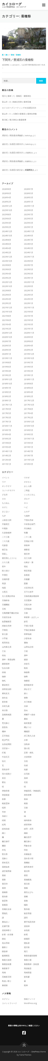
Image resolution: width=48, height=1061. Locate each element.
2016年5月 (28, 430)
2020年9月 (28, 337)
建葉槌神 (5, 663)
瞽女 (4, 782)
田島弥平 (5, 769)
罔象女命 (27, 845)
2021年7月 (28, 316)
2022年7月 (28, 290)
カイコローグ (12, 4)
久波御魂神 (6, 532)
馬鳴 (4, 972)
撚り (26, 693)
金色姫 (27, 930)
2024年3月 (28, 248)
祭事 (4, 799)
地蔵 (4, 587)
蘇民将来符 (28, 867)
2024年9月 (28, 235)
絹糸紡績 (5, 828)
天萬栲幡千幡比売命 (10, 613)
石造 (26, 782)
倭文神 (27, 554)
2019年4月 (6, 371)
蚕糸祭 (5, 896)
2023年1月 (28, 278)
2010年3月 (28, 464)
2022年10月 (7, 286)
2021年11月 (29, 307)
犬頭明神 (27, 757)
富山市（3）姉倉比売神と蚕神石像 (16, 102)
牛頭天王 (5, 757)
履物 (26, 642)
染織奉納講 (6, 714)
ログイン (5, 999)
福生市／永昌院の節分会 (12, 170)
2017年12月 (29, 400)
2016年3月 (28, 434)
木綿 (26, 706)
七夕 (4, 515)
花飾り (5, 858)
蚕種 (12, 55)
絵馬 (4, 824)
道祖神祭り (6, 930)
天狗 (4, 609)
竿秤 (4, 812)
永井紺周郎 (6, 744)
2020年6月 (28, 341)
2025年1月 (28, 227)
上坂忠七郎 (6, 520)
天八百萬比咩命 (8, 596)
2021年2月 (6, 328)
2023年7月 (28, 265)
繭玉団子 (27, 837)
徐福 (4, 672)
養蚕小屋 (27, 960)
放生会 (5, 697)
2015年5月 (28, 443)
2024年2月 (6, 252)
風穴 (26, 951)
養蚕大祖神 (6, 960)
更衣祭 (5, 702)
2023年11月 (29, 256)
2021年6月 (6, 320)
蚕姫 (4, 875)
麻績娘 (5, 985)
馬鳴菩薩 (27, 972)
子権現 (5, 630)
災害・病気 (28, 752)
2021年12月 (7, 307)
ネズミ (5, 507)
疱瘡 (26, 769)
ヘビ (26, 507)
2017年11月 (7, 404)
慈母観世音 (28, 685)
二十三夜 (5, 537)
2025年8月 (6, 214)
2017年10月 (29, 404)
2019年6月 (6, 366)
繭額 (4, 845)
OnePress (35, 1051)
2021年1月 (28, 328)
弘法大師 (5, 668)
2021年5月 (28, 320)
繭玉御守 (5, 841)
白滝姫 (27, 773)
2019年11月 (7, 358)
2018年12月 (7, 379)
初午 (4, 566)
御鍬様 (27, 680)
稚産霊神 (5, 803)
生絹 (26, 765)
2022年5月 (28, 294)
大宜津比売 (28, 587)
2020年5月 (6, 345)
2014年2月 (6, 455)
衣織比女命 (6, 909)
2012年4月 (6, 459)
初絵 (26, 566)
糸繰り (5, 816)
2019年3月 (28, 371)
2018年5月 (6, 392)
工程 (26, 651)
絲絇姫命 (27, 820)
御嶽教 (27, 672)
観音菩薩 (27, 913)
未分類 (5, 710)
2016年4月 (6, 434)
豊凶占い (5, 922)
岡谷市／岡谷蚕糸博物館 (12, 135)
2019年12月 (29, 354)
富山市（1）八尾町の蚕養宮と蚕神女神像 (19, 113)
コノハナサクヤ (8, 490)
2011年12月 (29, 459)
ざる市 (5, 494)
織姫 (26, 833)
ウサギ (27, 477)
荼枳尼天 (5, 862)
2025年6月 (6, 218)
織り (7, 55)
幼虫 (4, 655)
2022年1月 (28, 303)
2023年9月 (28, 261)
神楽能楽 (5, 795)
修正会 (5, 549)
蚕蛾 (26, 896)
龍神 (26, 985)
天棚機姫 (5, 604)
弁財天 (27, 663)
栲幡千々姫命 (29, 714)
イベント (5, 477)
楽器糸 (5, 727)
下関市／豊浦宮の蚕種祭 (17, 60)
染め (26, 710)
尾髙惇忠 (5, 642)
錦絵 (4, 938)
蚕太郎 (27, 871)
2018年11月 (29, 379)
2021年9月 (28, 311)
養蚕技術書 (6, 964)
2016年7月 (6, 430)
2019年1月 (28, 375)
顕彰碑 (5, 951)
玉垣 (26, 761)
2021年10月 (7, 311)
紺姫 (4, 820)
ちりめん (5, 503)
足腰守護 (5, 926)
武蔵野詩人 (29, 170)
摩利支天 (5, 693)
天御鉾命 (5, 600)
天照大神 (27, 604)
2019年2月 (6, 375)
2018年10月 (7, 383)
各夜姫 (27, 575)
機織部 (27, 731)
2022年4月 (6, 299)
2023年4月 (6, 273)
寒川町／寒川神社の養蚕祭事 (14, 119)
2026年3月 (28, 197)
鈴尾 (26, 934)
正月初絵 (5, 735)
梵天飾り (5, 723)
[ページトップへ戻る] (24, 1045)
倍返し (5, 554)
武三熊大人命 (29, 735)
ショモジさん (29, 494)
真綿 (26, 778)
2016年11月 (7, 426)
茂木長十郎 (28, 858)
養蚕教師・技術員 (31, 964)
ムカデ (27, 511)
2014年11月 (7, 451)
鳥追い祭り (6, 981)
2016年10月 (29, 426)
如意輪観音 (6, 621)
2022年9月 (28, 286)
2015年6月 (6, 443)
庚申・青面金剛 (8, 659)
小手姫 (5, 638)
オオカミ (27, 482)
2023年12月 (7, 256)
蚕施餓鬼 (27, 879)
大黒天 (5, 592)
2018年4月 (28, 392)
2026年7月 (28, 189)
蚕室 (26, 875)
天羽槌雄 (27, 609)
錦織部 (27, 938)
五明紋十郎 (28, 541)
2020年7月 (6, 341)
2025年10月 (7, 210)
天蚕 (26, 613)
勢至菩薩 (27, 570)
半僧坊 (5, 575)
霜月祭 (27, 947)
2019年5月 (28, 366)
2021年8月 (6, 316)
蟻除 (26, 905)
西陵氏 (5, 913)
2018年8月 (28, 383)
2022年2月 (6, 303)
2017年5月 (6, 413)
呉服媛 (27, 579)
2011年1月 (6, 464)
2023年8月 (6, 265)
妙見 (26, 621)
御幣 (26, 676)
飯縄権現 (5, 955)
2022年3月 (28, 299)
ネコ (26, 503)
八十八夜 (5, 562)
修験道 (27, 549)
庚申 (26, 655)
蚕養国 (5, 905)
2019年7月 (28, 362)
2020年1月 (6, 354)
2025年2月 (6, 227)
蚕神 (4, 888)
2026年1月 (28, 201)
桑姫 (26, 719)
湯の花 (27, 748)
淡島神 (27, 744)
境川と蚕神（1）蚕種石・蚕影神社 (16, 96)
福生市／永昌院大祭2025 (12, 144)
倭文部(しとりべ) (9, 558)
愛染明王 (5, 685)
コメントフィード (9, 1003)
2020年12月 (7, 333)
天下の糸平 (28, 592)
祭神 (26, 799)
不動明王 (5, 524)
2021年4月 (6, 324)
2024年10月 (7, 235)
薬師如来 (5, 867)
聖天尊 (5, 854)
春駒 (26, 697)
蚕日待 (5, 883)
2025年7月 (28, 214)
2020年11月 (29, 333)
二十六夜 (5, 541)
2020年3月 (6, 350)
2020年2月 (28, 350)
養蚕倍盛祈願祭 (30, 955)
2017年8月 (28, 409)
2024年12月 (7, 231)
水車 (26, 740)
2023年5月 (28, 269)
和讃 (4, 583)
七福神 (27, 515)
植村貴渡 (27, 723)
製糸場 (27, 909)
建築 (26, 659)
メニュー (43, 5)
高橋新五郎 (6, 976)
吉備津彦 (5, 579)
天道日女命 (6, 617)
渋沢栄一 (5, 748)
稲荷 (4, 807)
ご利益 (27, 490)
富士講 (5, 634)
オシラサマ (6, 486)
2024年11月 (29, 231)
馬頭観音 (27, 968)
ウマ (4, 482)
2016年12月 (29, 421)
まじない (5, 511)
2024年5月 (28, 244)
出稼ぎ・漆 (28, 562)
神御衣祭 (5, 790)
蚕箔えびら (28, 892)
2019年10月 (29, 358)
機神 (4, 731)
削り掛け (5, 570)
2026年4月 (6, 197)
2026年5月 (28, 193)
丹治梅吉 (27, 528)
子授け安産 (28, 625)
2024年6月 (6, 244)
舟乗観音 (27, 854)
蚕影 (4, 879)
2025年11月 (29, 206)
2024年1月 (28, 252)
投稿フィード (29, 999)
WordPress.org (30, 1003)
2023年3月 (28, 273)
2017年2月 (28, 417)
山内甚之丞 (6, 647)
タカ (4, 498)
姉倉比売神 (6, 625)
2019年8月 (6, 362)
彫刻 (26, 668)
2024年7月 (28, 240)
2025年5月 (28, 218)
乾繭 (26, 532)
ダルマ (27, 498)
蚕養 (26, 900)
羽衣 (26, 850)
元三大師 (27, 558)
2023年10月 (7, 261)
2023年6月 (6, 269)
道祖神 (27, 926)
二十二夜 (27, 537)
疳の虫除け (6, 773)
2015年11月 (29, 438)
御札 (4, 680)
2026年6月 (6, 193)
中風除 (5, 528)
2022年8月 (6, 290)
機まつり (27, 727)
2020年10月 (7, 337)
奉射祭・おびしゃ (31, 617)
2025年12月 (7, 206)
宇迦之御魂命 (29, 630)
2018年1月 (6, 400)
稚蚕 (26, 803)
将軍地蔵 (27, 634)
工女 (4, 651)
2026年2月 (6, 201)
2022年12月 (7, 282)
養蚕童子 (5, 968)
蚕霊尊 (5, 900)
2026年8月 (6, 189)
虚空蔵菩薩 (6, 871)
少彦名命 (27, 638)
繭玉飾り (27, 841)
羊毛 (4, 850)
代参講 (5, 545)
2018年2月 (28, 396)
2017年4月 (28, 413)
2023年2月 (6, 278)
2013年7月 (28, 455)
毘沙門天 (5, 740)
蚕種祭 (18, 55)
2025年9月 (28, 210)
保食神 (27, 545)
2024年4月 (6, 248)
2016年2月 (6, 438)
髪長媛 (27, 976)
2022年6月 (6, 294)
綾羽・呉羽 (28, 828)
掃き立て (27, 689)
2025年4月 (6, 223)
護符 (26, 917)
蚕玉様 (27, 883)
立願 (26, 807)
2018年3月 (6, 396)
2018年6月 (28, 388)
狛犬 (4, 761)
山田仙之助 (28, 647)
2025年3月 (28, 223)
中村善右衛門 (29, 524)
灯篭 (4, 752)
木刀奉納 (27, 702)
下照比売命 (28, 520)
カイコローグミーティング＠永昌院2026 (19, 108)
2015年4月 (6, 447)
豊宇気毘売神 (29, 922)
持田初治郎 (6, 689)
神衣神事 (27, 795)
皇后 (4, 778)
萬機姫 (27, 862)
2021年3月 (28, 324)
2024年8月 (6, 240)
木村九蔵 (5, 706)
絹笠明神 (27, 824)
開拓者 (27, 943)
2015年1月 (28, 447)
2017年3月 (6, 417)
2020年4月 (28, 345)
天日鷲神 (27, 600)
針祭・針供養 (7, 934)
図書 (26, 583)
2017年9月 (6, 409)
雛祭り (5, 947)
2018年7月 (6, 388)
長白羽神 (5, 943)
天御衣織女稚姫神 (31, 596)
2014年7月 (28, 451)
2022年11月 (29, 282)
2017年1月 (6, 421)
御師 (4, 676)
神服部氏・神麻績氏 (32, 790)
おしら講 (27, 486)
